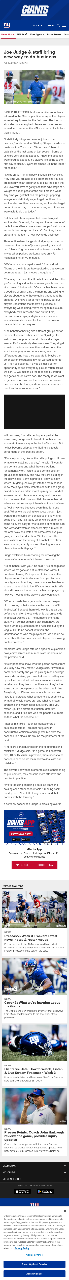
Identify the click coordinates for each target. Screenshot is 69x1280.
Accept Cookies (34, 1273)
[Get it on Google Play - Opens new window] (45, 1193)
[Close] (65, 1211)
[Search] (58, 25)
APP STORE (22, 865)
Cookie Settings (34, 1254)
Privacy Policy (22, 1248)
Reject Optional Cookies (34, 1264)
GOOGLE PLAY (45, 865)
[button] (34, 412)
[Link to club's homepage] (7, 24)
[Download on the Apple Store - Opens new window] (22, 1192)
